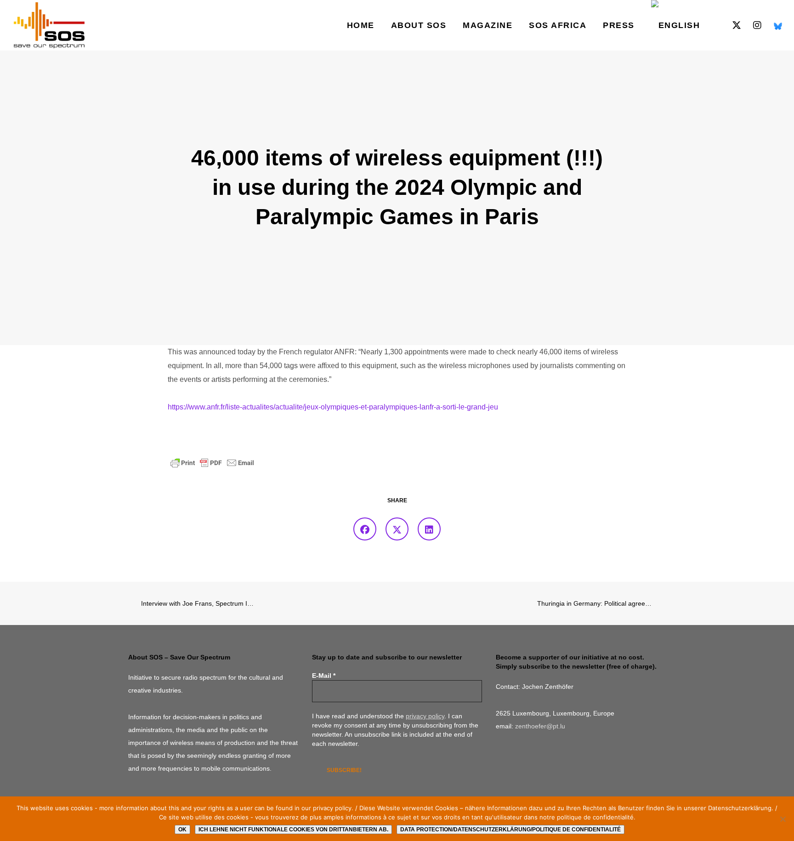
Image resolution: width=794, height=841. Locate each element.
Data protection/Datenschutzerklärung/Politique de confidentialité (510, 829)
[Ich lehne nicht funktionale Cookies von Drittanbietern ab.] (782, 819)
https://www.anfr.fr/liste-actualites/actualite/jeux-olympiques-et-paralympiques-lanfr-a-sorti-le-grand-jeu (333, 407)
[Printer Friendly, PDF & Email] (212, 462)
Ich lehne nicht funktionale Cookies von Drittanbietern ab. (293, 829)
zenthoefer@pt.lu (540, 726)
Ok (182, 829)
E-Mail (323, 675)
